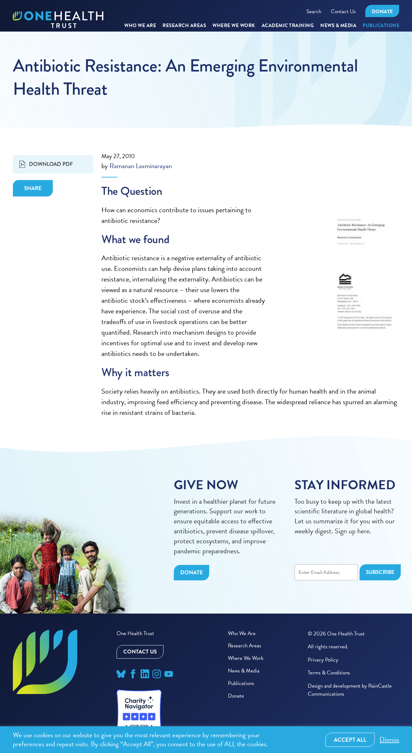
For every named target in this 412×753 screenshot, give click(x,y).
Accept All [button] (350, 739)
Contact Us (343, 11)
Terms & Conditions (329, 673)
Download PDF (51, 164)
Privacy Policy (323, 660)
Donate (382, 11)
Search (313, 11)
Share (33, 188)
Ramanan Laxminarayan (140, 166)
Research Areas (244, 646)
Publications (381, 26)
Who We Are (140, 26)
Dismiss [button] (389, 739)
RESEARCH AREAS (184, 26)
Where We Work (233, 26)
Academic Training (288, 26)
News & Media (338, 26)
